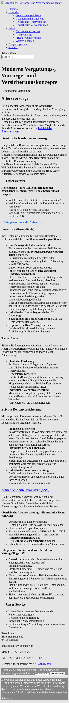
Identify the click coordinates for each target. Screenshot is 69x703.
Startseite (13, 8)
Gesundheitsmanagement (30, 18)
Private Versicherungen (28, 37)
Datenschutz (42, 673)
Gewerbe (13, 12)
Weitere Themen (25, 40)
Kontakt (13, 47)
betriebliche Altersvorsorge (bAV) (25, 490)
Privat (11, 28)
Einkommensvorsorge (28, 31)
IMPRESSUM (9, 657)
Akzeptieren (57, 673)
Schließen (6, 698)
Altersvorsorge (24, 34)
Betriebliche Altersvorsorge (31, 21)
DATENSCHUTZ (31, 657)
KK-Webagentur (41, 663)
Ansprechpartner (17, 44)
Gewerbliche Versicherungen (32, 24)
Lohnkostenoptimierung (29, 15)
